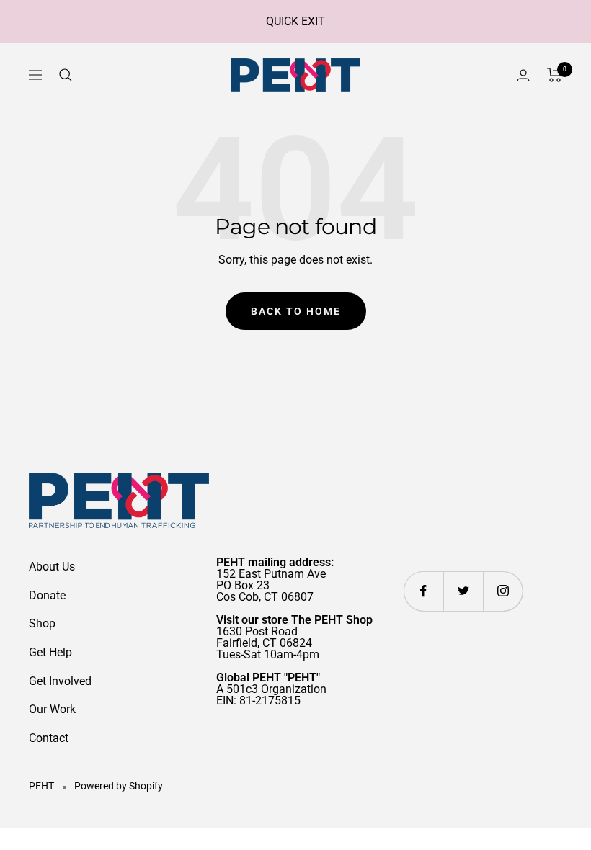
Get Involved (60, 681)
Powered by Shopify (118, 786)
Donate (47, 595)
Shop (42, 623)
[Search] (65, 74)
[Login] (523, 75)
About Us (52, 566)
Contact (48, 738)
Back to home (296, 311)
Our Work (52, 709)
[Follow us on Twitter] (463, 591)
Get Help (50, 652)
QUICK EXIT (295, 21)
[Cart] (554, 75)
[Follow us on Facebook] (423, 591)
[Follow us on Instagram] (503, 591)
